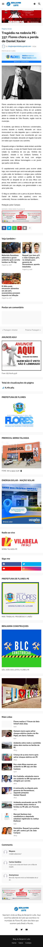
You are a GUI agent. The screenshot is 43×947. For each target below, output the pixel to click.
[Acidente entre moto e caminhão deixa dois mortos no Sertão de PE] (7, 745)
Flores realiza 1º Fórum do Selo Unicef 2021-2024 (26, 722)
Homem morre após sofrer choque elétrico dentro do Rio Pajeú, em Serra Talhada (26, 733)
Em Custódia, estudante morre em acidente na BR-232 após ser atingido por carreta (27, 778)
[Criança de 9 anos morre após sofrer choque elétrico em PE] (7, 757)
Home (14, 943)
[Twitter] (9, 228)
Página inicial (7, 29)
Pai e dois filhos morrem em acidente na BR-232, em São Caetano (25, 766)
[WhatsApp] (14, 228)
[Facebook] (4, 228)
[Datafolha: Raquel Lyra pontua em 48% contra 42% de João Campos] (7, 830)
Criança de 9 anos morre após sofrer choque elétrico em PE (26, 756)
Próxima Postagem (32, 330)
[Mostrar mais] (30, 228)
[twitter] (31, 564)
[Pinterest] (19, 228)
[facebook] (11, 564)
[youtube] (11, 569)
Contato (28, 943)
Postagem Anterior (11, 330)
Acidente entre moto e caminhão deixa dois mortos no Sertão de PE (27, 745)
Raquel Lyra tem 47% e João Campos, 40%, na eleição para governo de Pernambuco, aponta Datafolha (31, 261)
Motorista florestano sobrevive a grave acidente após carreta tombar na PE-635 (11, 258)
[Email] (24, 228)
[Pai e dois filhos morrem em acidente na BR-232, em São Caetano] (7, 766)
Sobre (21, 943)
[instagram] (31, 569)
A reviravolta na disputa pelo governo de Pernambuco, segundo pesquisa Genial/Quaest (26, 791)
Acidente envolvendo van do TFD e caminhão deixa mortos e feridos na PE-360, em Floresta (27, 804)
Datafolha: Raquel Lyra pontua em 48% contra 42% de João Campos (26, 830)
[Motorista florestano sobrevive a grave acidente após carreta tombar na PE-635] (11, 247)
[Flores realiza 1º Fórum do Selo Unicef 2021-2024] (7, 723)
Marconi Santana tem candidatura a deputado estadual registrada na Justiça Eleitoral (26, 817)
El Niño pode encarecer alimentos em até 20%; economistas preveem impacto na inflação (11, 290)
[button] (3, 4)
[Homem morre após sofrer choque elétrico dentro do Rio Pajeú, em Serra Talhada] (7, 733)
